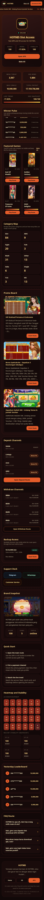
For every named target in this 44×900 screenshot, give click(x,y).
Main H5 (26, 3)
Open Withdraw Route (22, 529)
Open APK (22, 56)
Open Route (33, 557)
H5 (22, 880)
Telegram (12, 575)
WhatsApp (31, 575)
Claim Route (32, 336)
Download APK (36, 3)
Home (10, 880)
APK (34, 880)
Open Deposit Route (22, 480)
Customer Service (12, 582)
